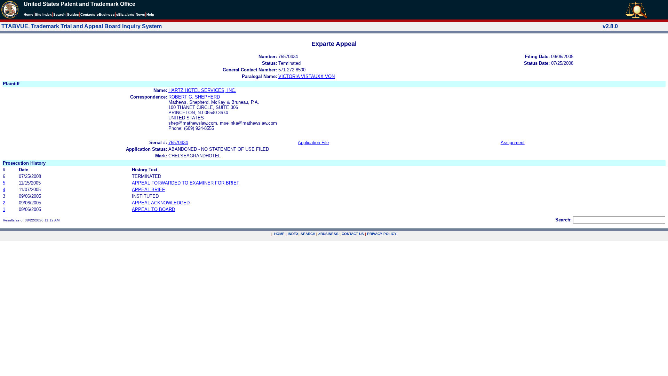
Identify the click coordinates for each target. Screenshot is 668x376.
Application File (313, 142)
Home (28, 14)
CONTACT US (353, 234)
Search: (563, 219)
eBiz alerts (125, 14)
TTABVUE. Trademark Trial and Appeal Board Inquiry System (81, 26)
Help (150, 14)
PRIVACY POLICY (382, 234)
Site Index (43, 14)
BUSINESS (328, 234)
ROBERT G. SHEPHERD (194, 97)
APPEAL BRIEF (148, 189)
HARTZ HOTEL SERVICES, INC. (202, 90)
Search (59, 14)
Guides (73, 14)
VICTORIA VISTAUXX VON (306, 76)
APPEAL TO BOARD (153, 209)
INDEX (293, 234)
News (140, 14)
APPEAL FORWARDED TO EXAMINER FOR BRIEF (185, 183)
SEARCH (308, 234)
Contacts (87, 14)
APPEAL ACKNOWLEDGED (161, 202)
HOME (279, 234)
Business (106, 14)
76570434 (178, 142)
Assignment (513, 142)
